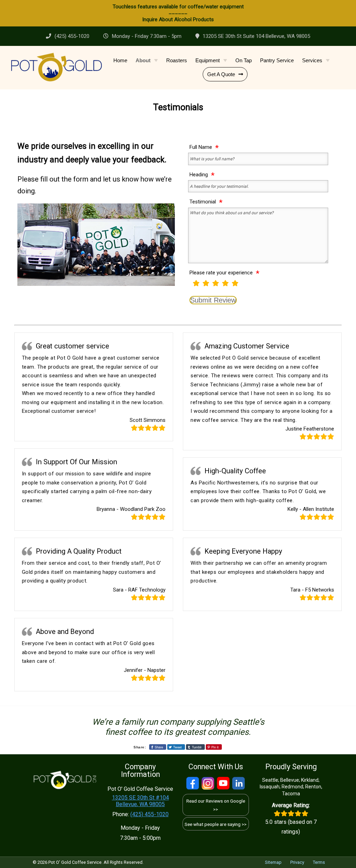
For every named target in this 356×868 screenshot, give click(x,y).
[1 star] (196, 283)
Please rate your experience (221, 272)
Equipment (207, 60)
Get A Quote (221, 74)
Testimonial (202, 201)
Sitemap (273, 862)
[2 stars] (206, 283)
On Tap (243, 60)
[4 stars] (225, 283)
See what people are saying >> (215, 824)
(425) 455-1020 (72, 36)
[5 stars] (235, 283)
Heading (198, 174)
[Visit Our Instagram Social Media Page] (208, 783)
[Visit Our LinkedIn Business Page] (238, 783)
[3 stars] (215, 283)
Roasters (176, 60)
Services (312, 60)
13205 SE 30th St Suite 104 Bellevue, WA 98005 (256, 36)
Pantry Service (277, 60)
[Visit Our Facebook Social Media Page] (192, 783)
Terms (319, 862)
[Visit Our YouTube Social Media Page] (223, 783)
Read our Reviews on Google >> (215, 805)
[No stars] (189, 285)
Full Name (200, 147)
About (143, 60)
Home (120, 60)
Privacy (297, 862)
